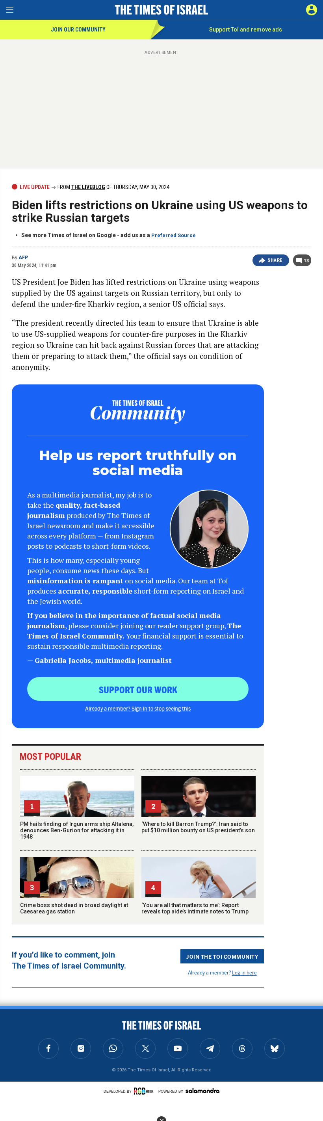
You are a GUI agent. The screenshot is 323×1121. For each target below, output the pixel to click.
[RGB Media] (145, 1091)
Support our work (138, 689)
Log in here (244, 972)
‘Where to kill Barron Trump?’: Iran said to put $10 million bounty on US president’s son (198, 827)
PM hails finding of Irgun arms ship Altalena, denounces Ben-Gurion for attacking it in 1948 (77, 830)
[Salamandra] (202, 1090)
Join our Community (78, 29)
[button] (311, 9)
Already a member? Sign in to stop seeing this (138, 708)
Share (275, 260)
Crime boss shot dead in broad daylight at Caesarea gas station (74, 908)
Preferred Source (173, 235)
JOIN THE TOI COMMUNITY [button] (222, 956)
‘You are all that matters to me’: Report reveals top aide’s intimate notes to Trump (195, 908)
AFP (23, 257)
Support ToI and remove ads (245, 29)
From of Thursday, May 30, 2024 (112, 187)
